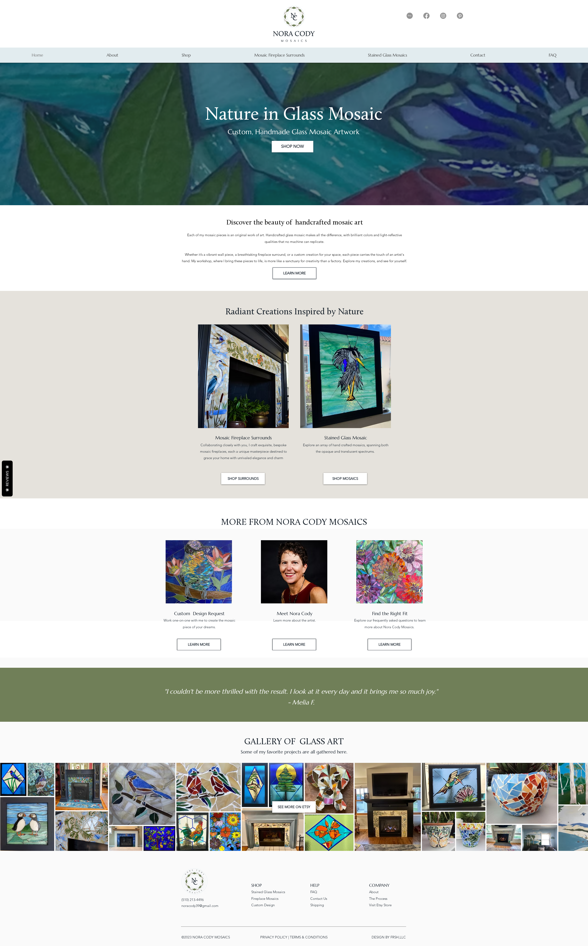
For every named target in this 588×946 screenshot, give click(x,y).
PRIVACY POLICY (274, 937)
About (374, 892)
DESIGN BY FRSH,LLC (389, 937)
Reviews (7, 478)
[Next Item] (580, 806)
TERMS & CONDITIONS (309, 937)
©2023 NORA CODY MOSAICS (205, 937)
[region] (199, 595)
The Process (378, 898)
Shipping (317, 905)
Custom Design (263, 905)
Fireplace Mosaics (264, 898)
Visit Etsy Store (380, 905)
